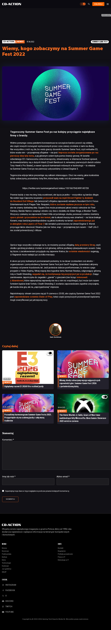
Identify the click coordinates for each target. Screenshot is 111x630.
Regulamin (62, 551)
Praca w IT (61, 557)
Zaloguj (98, 4)
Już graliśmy (6, 569)
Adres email (63, 476)
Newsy (4, 548)
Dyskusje (5, 566)
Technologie (6, 563)
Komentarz (8, 439)
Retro (4, 560)
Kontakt (60, 548)
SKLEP (4, 572)
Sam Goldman (55, 337)
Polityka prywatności (65, 554)
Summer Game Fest (100, 42)
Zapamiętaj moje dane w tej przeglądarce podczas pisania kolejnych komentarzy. (37, 491)
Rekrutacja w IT (63, 560)
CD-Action (8, 41)
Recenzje (5, 551)
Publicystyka (6, 554)
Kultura (4, 557)
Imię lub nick (8, 476)
